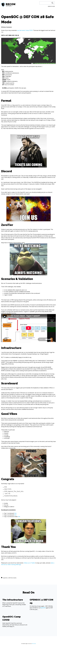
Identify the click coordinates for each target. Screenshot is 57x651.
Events (14, 578)
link (15, 513)
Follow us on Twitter (29, 563)
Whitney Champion (6, 27)
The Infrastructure (12, 599)
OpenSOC (5, 578)
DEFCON (10, 578)
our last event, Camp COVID (25, 30)
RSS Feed (34, 643)
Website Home (51, 6)
